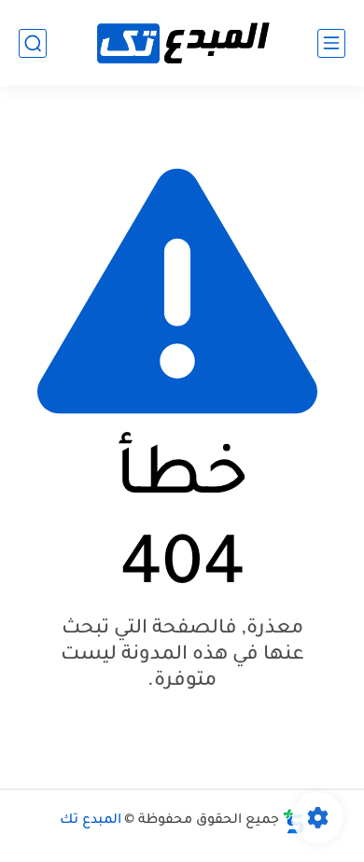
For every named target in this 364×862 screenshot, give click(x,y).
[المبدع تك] (182, 43)
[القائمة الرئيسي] (331, 43)
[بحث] (33, 43)
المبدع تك (90, 820)
